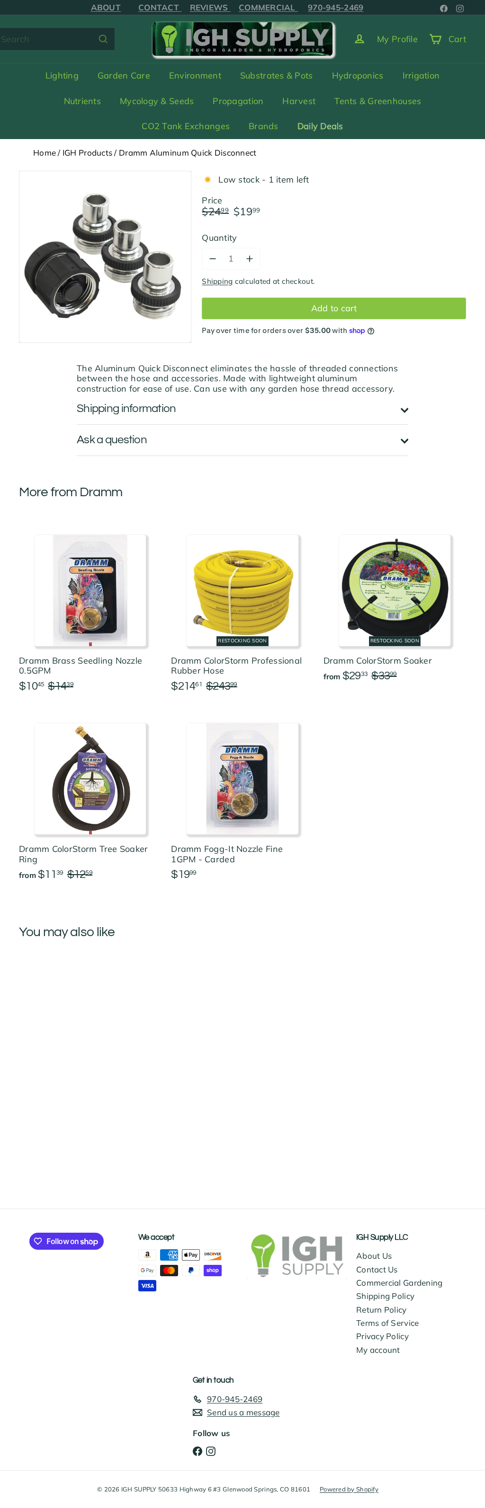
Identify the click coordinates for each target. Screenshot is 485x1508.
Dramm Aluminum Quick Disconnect (187, 153)
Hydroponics (358, 75)
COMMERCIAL (268, 7)
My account (378, 1350)
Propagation (238, 101)
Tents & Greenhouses (377, 101)
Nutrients (82, 101)
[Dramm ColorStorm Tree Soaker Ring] (90, 799)
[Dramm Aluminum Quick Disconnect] (52, 1034)
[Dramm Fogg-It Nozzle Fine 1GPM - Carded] (242, 799)
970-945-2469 (335, 7)
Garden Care (124, 75)
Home (44, 153)
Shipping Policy (385, 1296)
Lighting (62, 75)
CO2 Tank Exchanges (186, 126)
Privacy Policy (382, 1336)
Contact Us (377, 1269)
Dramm (101, 492)
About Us (374, 1256)
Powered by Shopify (349, 1489)
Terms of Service (387, 1323)
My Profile (397, 39)
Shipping (217, 281)
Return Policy (381, 1310)
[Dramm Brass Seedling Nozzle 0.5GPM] (90, 611)
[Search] (103, 39)
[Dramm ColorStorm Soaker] (394, 606)
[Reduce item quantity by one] (213, 259)
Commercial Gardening (399, 1283)
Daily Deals (320, 126)
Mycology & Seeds (157, 101)
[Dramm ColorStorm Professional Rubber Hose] (242, 611)
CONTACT (159, 7)
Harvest (298, 101)
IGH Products (87, 153)
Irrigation (421, 75)
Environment (195, 75)
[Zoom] (105, 256)
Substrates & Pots (276, 75)
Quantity (219, 238)
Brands (263, 126)
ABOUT (106, 7)
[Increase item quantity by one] (249, 259)
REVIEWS (210, 7)
